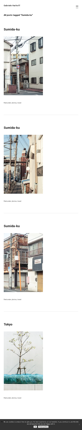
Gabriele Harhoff (12, 5)
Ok (35, 427)
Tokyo (8, 324)
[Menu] (76, 6)
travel (19, 103)
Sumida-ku (12, 29)
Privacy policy (43, 427)
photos (14, 103)
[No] (79, 424)
